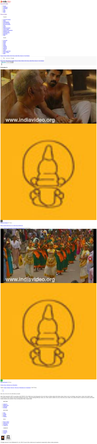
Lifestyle (5, 47)
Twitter (4, 433)
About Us (22, 55)
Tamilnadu (5, 7)
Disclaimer (5, 424)
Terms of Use (6, 423)
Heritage (5, 46)
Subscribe (5, 406)
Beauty (4, 41)
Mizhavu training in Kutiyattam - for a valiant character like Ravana (12, 225)
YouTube (5, 430)
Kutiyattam (15, 228)
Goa (4, 9)
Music (4, 20)
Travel (4, 49)
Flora (4, 25)
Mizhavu (6, 228)
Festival (8, 387)
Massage (5, 48)
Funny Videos (6, 52)
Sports (4, 26)
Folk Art (12, 387)
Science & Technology (8, 30)
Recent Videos (4, 55)
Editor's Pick (9, 55)
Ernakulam (28, 387)
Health (4, 45)
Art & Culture (6, 29)
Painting (5, 416)
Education (5, 33)
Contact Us (5, 425)
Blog (19, 55)
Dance (4, 42)
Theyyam (17, 387)
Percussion (10, 228)
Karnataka (5, 8)
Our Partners (27, 55)
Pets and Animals (6, 24)
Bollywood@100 (6, 51)
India (4, 412)
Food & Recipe (6, 32)
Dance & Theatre (6, 27)
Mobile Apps (6, 405)
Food (4, 43)
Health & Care (6, 31)
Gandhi (4, 414)
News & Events (6, 23)
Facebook (5, 431)
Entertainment (6, 21)
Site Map (5, 407)
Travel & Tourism (7, 19)
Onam (5, 387)
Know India (14, 55)
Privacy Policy (6, 421)
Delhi (4, 10)
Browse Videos (4, 14)
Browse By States (4, 3)
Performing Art (21, 228)
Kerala (4, 6)
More (4, 12)
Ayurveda (5, 40)
